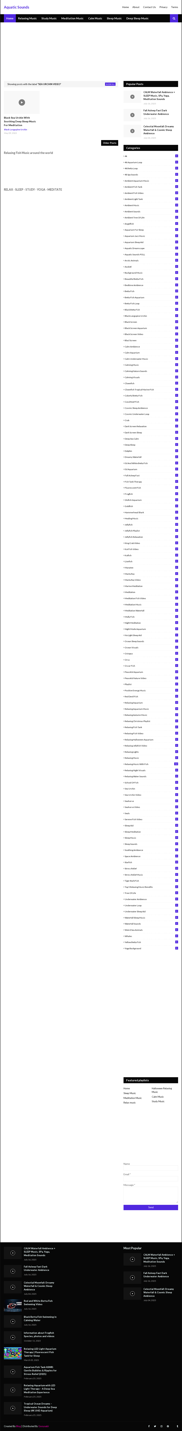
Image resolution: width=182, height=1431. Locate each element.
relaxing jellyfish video (151, 745)
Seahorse (151, 801)
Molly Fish (151, 616)
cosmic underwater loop (151, 414)
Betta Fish (151, 291)
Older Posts (109, 142)
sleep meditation (151, 831)
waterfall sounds (151, 923)
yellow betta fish (151, 942)
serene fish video (151, 819)
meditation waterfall (151, 610)
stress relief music (151, 874)
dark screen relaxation (151, 426)
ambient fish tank (151, 186)
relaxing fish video (151, 733)
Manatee (151, 567)
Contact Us (149, 7)
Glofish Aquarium (151, 499)
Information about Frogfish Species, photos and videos (39, 1334)
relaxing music (151, 757)
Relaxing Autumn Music (151, 714)
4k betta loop (151, 168)
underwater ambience (151, 899)
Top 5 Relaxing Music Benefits (151, 886)
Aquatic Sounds (16, 7)
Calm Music (158, 1096)
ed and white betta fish (151, 463)
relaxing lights (151, 751)
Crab (151, 420)
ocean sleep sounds (151, 641)
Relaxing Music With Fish (151, 764)
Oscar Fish (151, 665)
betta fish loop (151, 303)
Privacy (163, 7)
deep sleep (151, 444)
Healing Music (151, 518)
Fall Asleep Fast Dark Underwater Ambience (156, 112)
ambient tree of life (151, 217)
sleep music (151, 837)
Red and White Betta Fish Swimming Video (38, 1302)
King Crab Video (151, 543)
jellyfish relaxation (151, 536)
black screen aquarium (151, 328)
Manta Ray (151, 573)
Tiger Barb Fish (151, 880)
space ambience (151, 856)
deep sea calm (151, 438)
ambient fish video (151, 193)
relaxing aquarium (151, 702)
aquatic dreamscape (151, 248)
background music (151, 272)
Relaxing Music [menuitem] (27, 18)
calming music (151, 364)
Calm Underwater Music (151, 358)
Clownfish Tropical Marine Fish (151, 389)
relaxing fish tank (151, 727)
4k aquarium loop (151, 162)
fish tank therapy (151, 481)
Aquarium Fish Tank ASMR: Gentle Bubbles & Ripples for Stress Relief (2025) (40, 1370)
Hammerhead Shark (151, 512)
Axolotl (151, 266)
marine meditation (151, 586)
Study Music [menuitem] (49, 18)
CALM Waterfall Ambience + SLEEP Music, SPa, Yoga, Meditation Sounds (159, 95)
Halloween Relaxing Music (162, 1090)
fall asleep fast (151, 475)
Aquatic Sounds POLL (151, 254)
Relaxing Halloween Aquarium (151, 739)
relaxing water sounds (151, 776)
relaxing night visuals (151, 770)
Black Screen (151, 321)
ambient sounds (151, 211)
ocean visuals (151, 647)
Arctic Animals (151, 260)
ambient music (151, 205)
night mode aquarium (151, 629)
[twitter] (155, 1426)
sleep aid (151, 825)
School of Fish (151, 782)
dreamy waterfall (151, 457)
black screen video (151, 334)
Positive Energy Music (151, 690)
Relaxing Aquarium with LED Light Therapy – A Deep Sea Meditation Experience (39, 1389)
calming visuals (151, 377)
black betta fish (151, 309)
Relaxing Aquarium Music (151, 708)
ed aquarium (151, 469)
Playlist (151, 684)
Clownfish (151, 383)
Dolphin (151, 450)
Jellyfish (151, 524)
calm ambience (151, 346)
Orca (151, 659)
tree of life (151, 893)
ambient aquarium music (151, 180)
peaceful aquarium (151, 671)
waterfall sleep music (151, 917)
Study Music (158, 1101)
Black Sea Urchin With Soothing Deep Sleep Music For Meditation (20, 121)
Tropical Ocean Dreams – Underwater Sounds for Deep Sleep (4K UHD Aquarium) (40, 1407)
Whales (151, 936)
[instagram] (161, 1426)
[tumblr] (177, 1426)
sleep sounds (151, 844)
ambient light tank (151, 199)
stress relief (151, 868)
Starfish (151, 862)
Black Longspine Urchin (151, 315)
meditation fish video (151, 598)
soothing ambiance (151, 850)
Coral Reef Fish (151, 401)
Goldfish (151, 506)
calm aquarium (151, 352)
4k (151, 156)
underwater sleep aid (151, 911)
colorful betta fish (151, 395)
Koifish (151, 555)
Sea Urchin (151, 788)
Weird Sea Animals (151, 929)
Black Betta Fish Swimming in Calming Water (40, 1318)
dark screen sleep (151, 432)
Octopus (151, 653)
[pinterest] (168, 1426)
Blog (18, 1426)
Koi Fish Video (151, 549)
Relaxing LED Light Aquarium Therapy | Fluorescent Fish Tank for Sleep (40, 1352)
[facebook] (148, 1426)
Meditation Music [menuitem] (72, 18)
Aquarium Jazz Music (151, 236)
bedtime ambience (151, 285)
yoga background (151, 948)
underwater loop (151, 905)
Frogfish (151, 493)
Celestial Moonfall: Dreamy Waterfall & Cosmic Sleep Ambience (158, 130)
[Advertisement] (91, 49)
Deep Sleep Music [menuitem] (137, 18)
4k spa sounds (151, 174)
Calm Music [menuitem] (95, 18)
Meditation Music (133, 1098)
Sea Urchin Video (151, 794)
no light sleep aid (151, 635)
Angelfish (151, 223)
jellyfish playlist (151, 530)
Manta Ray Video (151, 579)
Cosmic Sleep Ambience (151, 408)
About (136, 7)
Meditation (151, 592)
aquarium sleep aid (151, 242)
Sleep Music (130, 1093)
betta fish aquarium (151, 297)
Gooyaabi (43, 1426)
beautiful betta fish (151, 278)
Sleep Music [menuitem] (114, 18)
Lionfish (151, 561)
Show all (110, 84)
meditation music (151, 604)
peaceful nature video (151, 678)
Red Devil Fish (151, 696)
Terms (174, 7)
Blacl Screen (151, 340)
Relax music (130, 1102)
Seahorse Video (151, 807)
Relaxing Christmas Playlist (151, 721)
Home (125, 7)
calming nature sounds (151, 371)
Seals (151, 813)
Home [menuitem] (10, 18)
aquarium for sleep (151, 229)
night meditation (151, 622)
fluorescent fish (151, 487)
